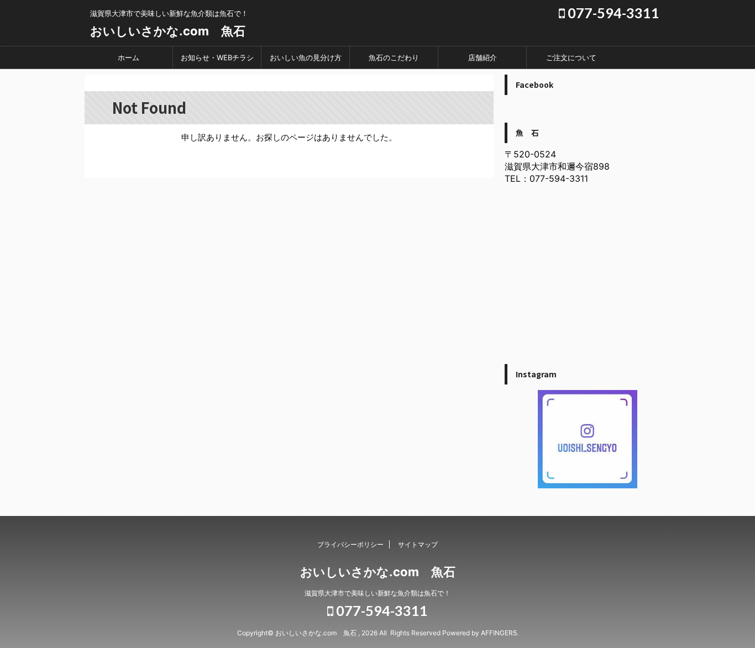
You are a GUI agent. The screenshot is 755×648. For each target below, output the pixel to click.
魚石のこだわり (394, 57)
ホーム (128, 57)
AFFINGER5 (499, 633)
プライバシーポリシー (350, 544)
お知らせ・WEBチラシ (217, 57)
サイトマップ (418, 544)
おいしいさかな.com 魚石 (167, 31)
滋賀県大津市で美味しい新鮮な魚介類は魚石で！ (377, 593)
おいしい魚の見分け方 (306, 57)
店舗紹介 (482, 57)
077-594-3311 (612, 12)
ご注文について (571, 57)
